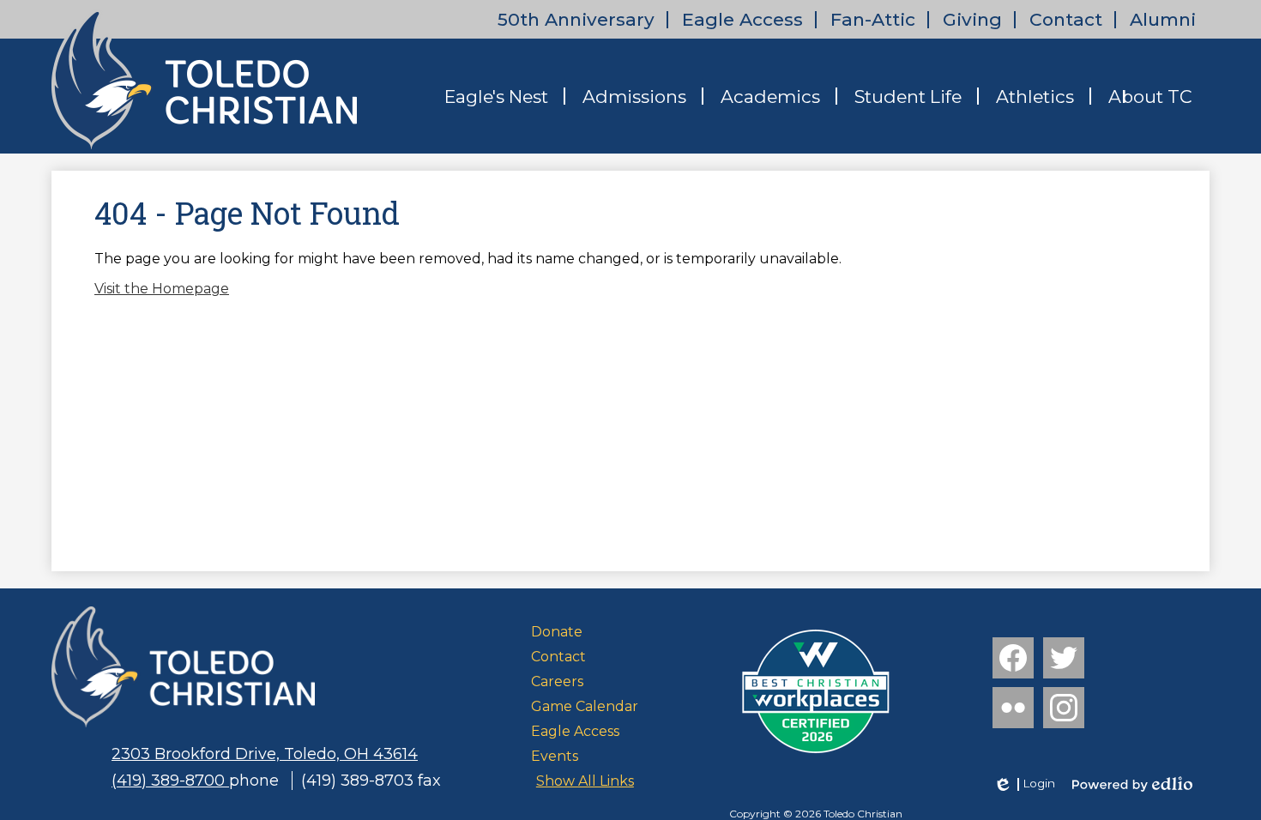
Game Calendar (584, 706)
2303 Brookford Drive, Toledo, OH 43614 (265, 754)
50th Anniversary (576, 19)
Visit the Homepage (161, 288)
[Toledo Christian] (204, 79)
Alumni (1163, 19)
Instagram (1063, 707)
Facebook (1013, 657)
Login (1024, 784)
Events (554, 756)
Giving (972, 19)
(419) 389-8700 (170, 780)
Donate (556, 632)
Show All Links (585, 781)
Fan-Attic (872, 19)
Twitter (1063, 657)
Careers (557, 681)
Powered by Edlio (1132, 784)
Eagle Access (742, 19)
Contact (1065, 19)
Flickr (1013, 707)
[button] (496, 96)
